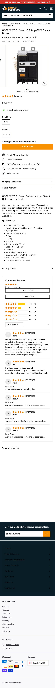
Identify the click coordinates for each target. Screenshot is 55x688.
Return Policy (7, 617)
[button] (8, 96)
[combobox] (27, 15)
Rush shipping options (10, 142)
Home (4, 23)
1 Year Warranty (9, 188)
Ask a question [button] (27, 296)
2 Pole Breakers (15, 23)
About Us (5, 610)
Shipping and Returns (11, 182)
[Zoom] (44, 83)
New (6, 122)
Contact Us (6, 613)
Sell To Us (6, 631)
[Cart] (46, 8)
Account (5, 606)
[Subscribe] (46, 534)
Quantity (6, 129)
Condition (6, 117)
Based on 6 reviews (13, 287)
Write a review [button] (27, 290)
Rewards (5, 628)
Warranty (5, 621)
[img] (18, 333)
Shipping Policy (8, 624)
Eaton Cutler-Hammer (11, 41)
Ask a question (8, 268)
